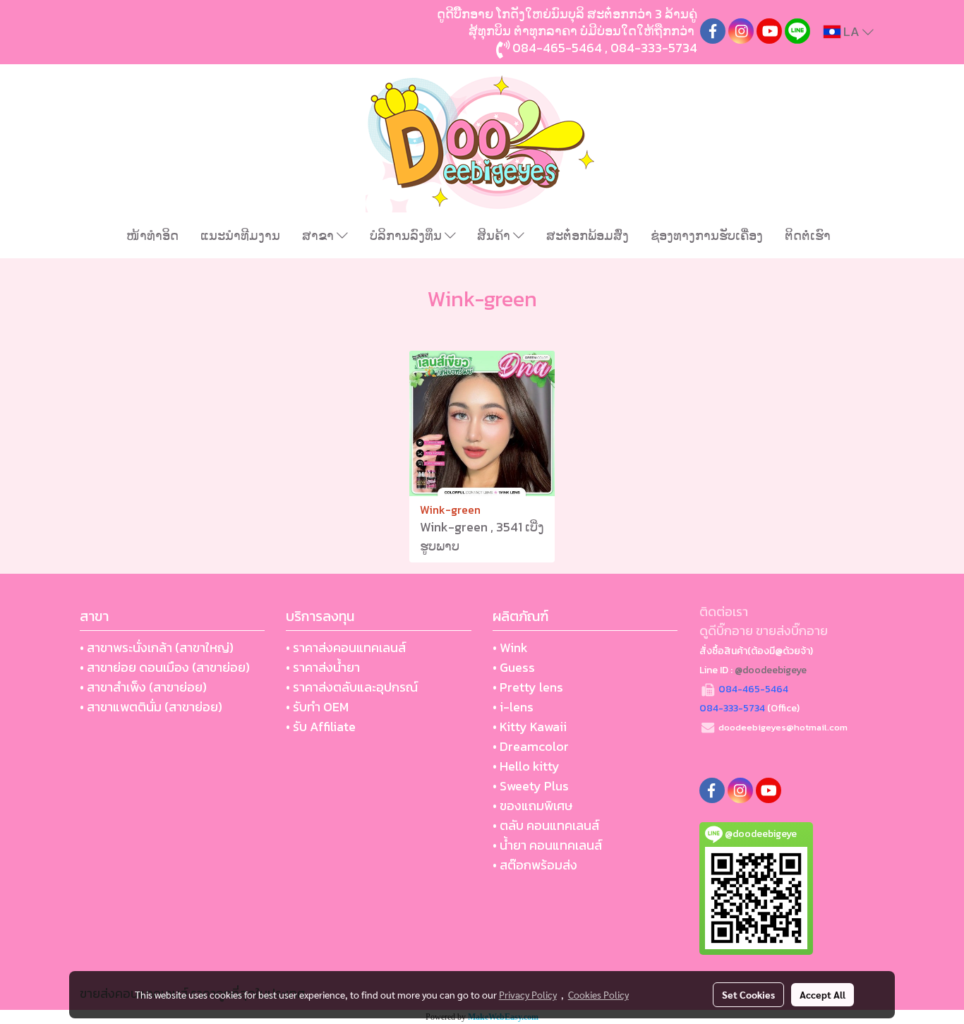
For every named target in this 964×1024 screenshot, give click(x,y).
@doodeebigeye (771, 670)
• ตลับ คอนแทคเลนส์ (546, 825)
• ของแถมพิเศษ (532, 805)
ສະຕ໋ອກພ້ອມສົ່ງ (587, 235)
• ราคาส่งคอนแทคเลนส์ (346, 647)
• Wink (510, 647)
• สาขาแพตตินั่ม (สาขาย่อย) (151, 706)
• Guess (514, 667)
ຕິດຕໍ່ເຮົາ (808, 235)
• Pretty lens (528, 687)
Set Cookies (748, 994)
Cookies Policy (598, 994)
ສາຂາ (319, 235)
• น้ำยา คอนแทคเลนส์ (547, 845)
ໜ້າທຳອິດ (152, 235)
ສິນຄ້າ (495, 235)
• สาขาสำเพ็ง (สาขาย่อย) (143, 687)
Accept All (822, 994)
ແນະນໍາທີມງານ (240, 235)
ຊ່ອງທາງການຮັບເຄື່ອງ (707, 235)
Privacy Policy (528, 994)
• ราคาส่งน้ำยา (323, 667)
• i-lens (513, 706)
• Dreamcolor (531, 746)
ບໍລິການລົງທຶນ (407, 235)
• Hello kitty (526, 766)
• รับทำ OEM (317, 706)
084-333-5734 (653, 47)
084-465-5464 (557, 47)
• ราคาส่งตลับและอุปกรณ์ (352, 687)
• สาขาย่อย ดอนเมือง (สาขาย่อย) (165, 667)
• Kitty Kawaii (530, 726)
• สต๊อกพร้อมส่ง (535, 864)
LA (851, 31)
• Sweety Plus (531, 785)
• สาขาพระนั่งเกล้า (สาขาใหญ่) (157, 647)
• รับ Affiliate (321, 726)
